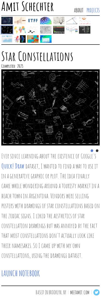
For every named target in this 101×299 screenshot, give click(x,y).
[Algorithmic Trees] (58, 20)
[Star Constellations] (7, 29)
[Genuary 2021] (45, 29)
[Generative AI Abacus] (19, 20)
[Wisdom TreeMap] (32, 39)
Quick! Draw (12, 166)
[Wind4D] (45, 39)
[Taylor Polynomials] (32, 29)
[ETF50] (32, 20)
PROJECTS (93, 10)
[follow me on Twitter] (96, 292)
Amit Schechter (27, 7)
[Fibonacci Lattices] (45, 20)
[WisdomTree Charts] (71, 29)
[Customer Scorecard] (7, 39)
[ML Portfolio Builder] (7, 20)
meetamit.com (79, 292)
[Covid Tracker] (84, 20)
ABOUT (78, 10)
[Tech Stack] (19, 39)
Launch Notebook (20, 273)
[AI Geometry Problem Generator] (71, 20)
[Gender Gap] (84, 29)
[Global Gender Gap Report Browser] (19, 29)
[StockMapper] (58, 29)
